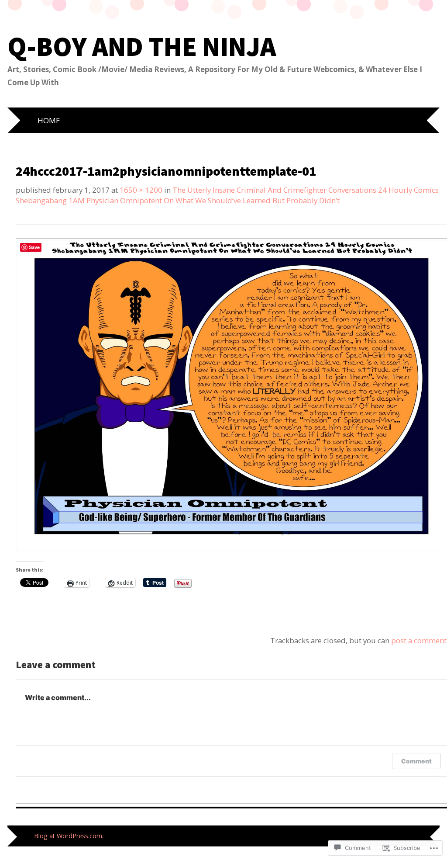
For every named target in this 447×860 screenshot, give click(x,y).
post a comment (419, 640)
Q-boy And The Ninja (141, 46)
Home (49, 120)
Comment (416, 761)
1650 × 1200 (141, 190)
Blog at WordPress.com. (68, 836)
